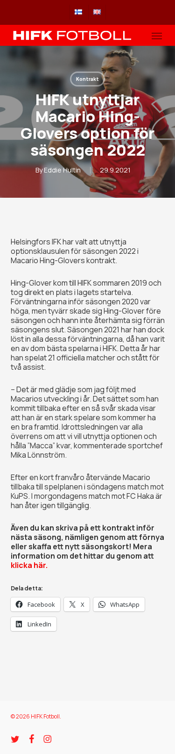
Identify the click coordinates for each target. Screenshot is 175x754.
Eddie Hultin (62, 169)
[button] (157, 35)
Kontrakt (87, 79)
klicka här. (29, 565)
